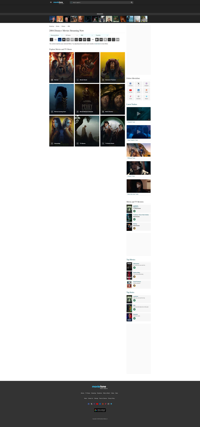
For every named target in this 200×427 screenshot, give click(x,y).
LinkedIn (138, 92)
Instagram (146, 85)
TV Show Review (137, 208)
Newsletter (138, 98)
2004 (69, 26)
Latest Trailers (132, 104)
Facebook (130, 85)
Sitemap (96, 398)
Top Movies (131, 259)
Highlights (100, 14)
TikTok (130, 98)
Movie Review (136, 216)
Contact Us (90, 398)
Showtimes (99, 393)
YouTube (130, 92)
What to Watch (106, 393)
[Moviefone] (59, 2)
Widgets (146, 98)
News (116, 393)
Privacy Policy (111, 398)
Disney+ (63, 26)
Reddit (146, 92)
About (85, 398)
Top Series (130, 292)
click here (97, 43)
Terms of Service (103, 398)
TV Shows (87, 393)
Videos (112, 393)
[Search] (131, 2)
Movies (57, 26)
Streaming (51, 26)
